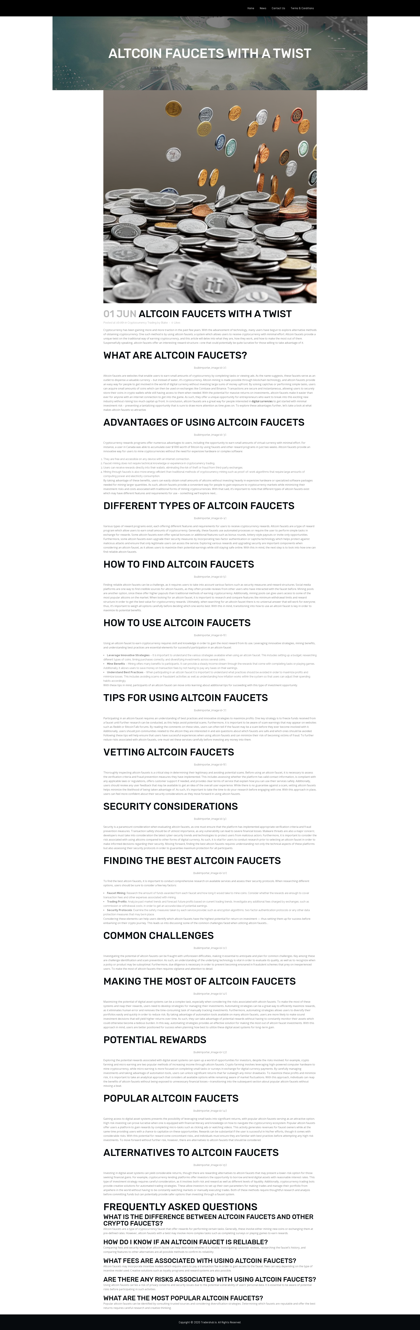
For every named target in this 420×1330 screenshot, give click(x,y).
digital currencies (262, 401)
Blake (164, 322)
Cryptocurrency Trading (142, 322)
